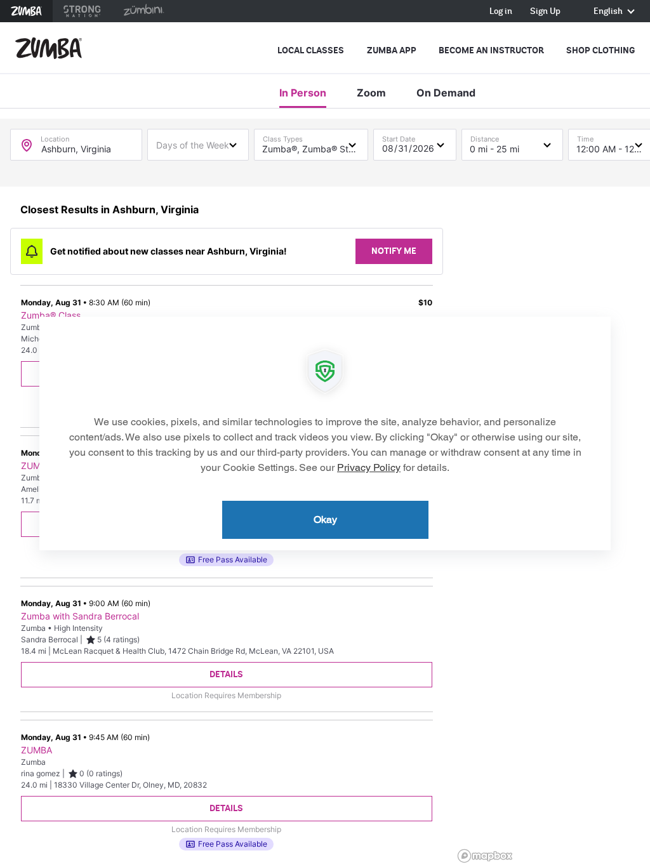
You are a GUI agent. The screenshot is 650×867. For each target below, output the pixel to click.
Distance (484, 136)
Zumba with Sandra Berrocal (80, 616)
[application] (325, 433)
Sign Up (545, 12)
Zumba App (391, 50)
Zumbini (143, 11)
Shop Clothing (600, 50)
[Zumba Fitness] (48, 48)
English (609, 12)
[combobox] (198, 144)
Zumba (26, 11)
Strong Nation (82, 11)
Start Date (398, 136)
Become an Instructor (491, 50)
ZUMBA (36, 466)
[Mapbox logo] (485, 856)
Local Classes (310, 50)
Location (55, 136)
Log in (500, 12)
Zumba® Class (51, 315)
